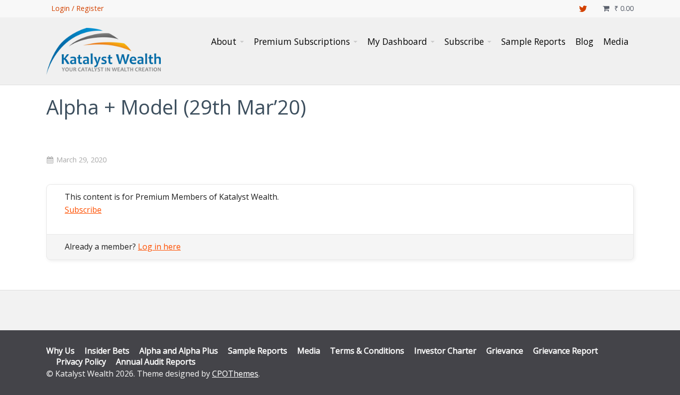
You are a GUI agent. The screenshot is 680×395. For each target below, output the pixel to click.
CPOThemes (235, 373)
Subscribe (83, 209)
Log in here (159, 246)
